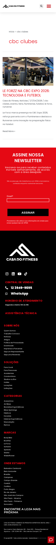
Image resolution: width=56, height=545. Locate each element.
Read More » (9, 131)
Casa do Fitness (11, 100)
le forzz (48, 103)
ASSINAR (28, 212)
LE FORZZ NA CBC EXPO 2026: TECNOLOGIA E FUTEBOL (26, 93)
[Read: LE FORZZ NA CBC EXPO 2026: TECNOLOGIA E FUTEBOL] (28, 71)
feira (20, 103)
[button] (48, 6)
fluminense (29, 103)
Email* (10, 196)
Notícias (24, 100)
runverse (7, 106)
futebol (40, 103)
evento (14, 103)
